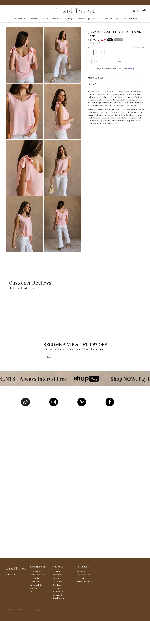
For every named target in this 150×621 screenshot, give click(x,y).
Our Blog (57, 588)
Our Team (57, 585)
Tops (44, 18)
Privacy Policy (83, 574)
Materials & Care (96, 77)
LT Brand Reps (59, 591)
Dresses (33, 18)
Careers (56, 571)
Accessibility (82, 571)
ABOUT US (58, 567)
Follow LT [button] (10, 574)
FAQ (31, 591)
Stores (56, 578)
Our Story (57, 581)
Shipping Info (36, 585)
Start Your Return (37, 574)
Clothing (68, 18)
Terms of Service (84, 581)
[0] (142, 11)
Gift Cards (34, 578)
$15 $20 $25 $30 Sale (125, 18)
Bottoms (55, 18)
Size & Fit (92, 83)
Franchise (57, 574)
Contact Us (34, 581)
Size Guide (34, 588)
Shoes (80, 18)
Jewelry (91, 18)
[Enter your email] (102, 357)
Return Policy (36, 571)
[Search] (138, 11)
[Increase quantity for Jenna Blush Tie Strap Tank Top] (96, 61)
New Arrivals (19, 18)
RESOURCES (83, 567)
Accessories (105, 18)
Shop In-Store (76, 3)
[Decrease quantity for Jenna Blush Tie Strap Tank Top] (90, 61)
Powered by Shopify (31, 610)
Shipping (91, 43)
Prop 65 (80, 578)
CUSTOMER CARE (38, 567)
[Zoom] (38, 32)
